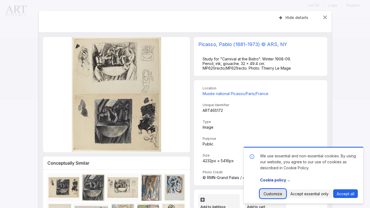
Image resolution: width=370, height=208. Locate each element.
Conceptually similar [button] (68, 163)
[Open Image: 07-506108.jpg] (64, 188)
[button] (325, 17)
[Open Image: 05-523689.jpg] (94, 188)
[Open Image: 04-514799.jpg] (152, 188)
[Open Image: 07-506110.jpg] (123, 188)
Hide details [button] (296, 17)
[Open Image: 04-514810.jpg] (175, 188)
